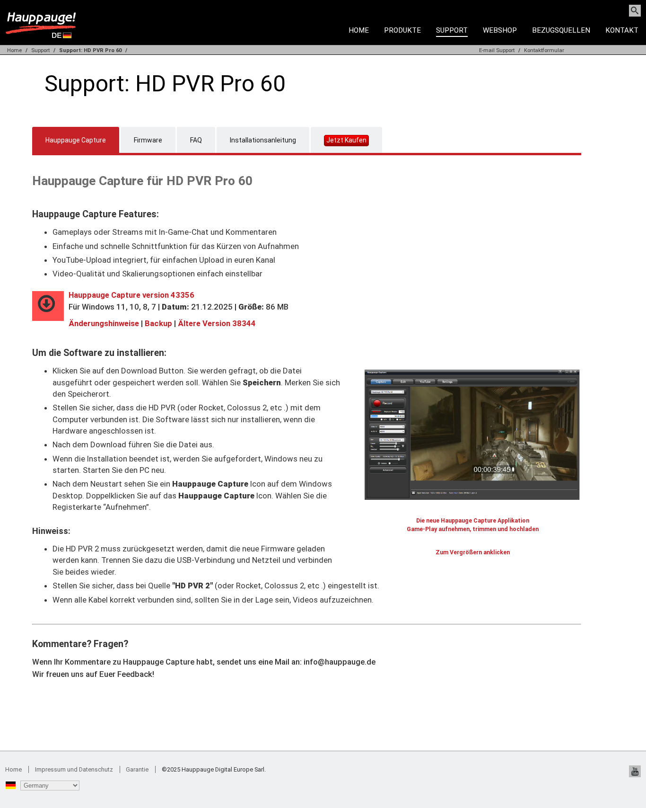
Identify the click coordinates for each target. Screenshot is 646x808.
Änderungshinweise (104, 323)
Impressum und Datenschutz (74, 769)
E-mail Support (497, 50)
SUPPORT (452, 30)
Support (40, 50)
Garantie (137, 769)
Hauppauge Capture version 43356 (131, 295)
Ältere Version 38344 (217, 323)
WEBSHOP (500, 30)
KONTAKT (621, 30)
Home (359, 30)
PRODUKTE (402, 30)
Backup (158, 323)
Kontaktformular (544, 50)
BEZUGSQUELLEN (561, 30)
